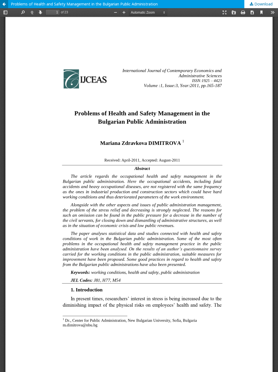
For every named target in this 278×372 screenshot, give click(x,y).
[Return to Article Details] (4, 4)
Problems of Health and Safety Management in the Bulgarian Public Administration (84, 4)
